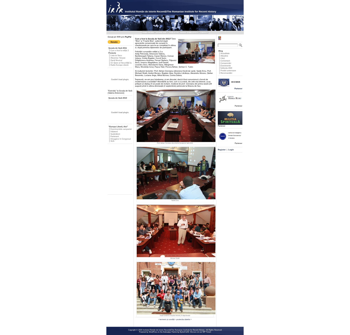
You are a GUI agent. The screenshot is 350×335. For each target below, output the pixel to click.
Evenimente (226, 66)
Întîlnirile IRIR (226, 68)
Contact (204, 33)
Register (222, 150)
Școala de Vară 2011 (117, 48)
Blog (220, 51)
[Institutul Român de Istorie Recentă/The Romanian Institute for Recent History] (175, 23)
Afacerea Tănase (117, 58)
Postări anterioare (228, 70)
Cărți (223, 58)
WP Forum (207, 332)
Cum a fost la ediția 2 (119, 50)
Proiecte (112, 53)
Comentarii (225, 61)
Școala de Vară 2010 (117, 98)
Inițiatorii (114, 131)
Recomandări (226, 73)
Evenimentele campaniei (121, 129)
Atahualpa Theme (170, 332)
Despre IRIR (161, 33)
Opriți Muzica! (116, 60)
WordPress (153, 332)
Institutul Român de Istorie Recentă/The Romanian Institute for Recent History (170, 11)
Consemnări (226, 63)
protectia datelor (183, 319)
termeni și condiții (167, 319)
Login (231, 150)
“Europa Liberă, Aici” (118, 126)
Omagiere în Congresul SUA (120, 140)
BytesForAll (184, 332)
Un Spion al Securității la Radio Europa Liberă (121, 64)
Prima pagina (148, 33)
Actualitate (225, 53)
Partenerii (114, 136)
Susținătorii (115, 134)
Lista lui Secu (116, 55)
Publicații (173, 33)
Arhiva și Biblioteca (189, 33)
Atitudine (224, 56)
